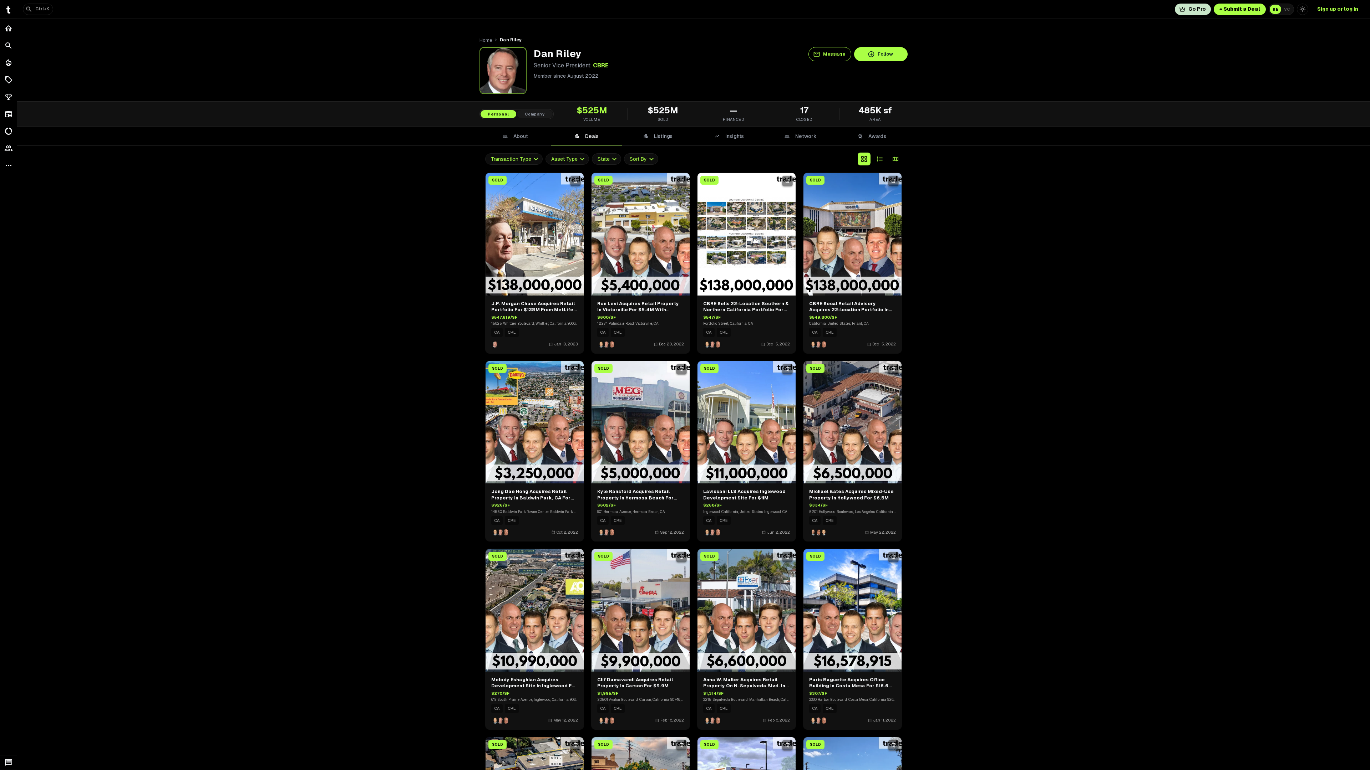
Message (834, 54)
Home (486, 40)
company (535, 114)
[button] (8, 80)
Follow (885, 54)
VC (1287, 9)
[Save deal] (575, 181)
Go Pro (1197, 9)
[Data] (8, 131)
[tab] (515, 136)
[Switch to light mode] (1302, 9)
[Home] (8, 28)
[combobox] (514, 159)
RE (1275, 9)
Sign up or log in (1337, 9)
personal (498, 114)
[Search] (8, 45)
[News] (8, 114)
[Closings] (8, 63)
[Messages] (8, 762)
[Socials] (8, 148)
